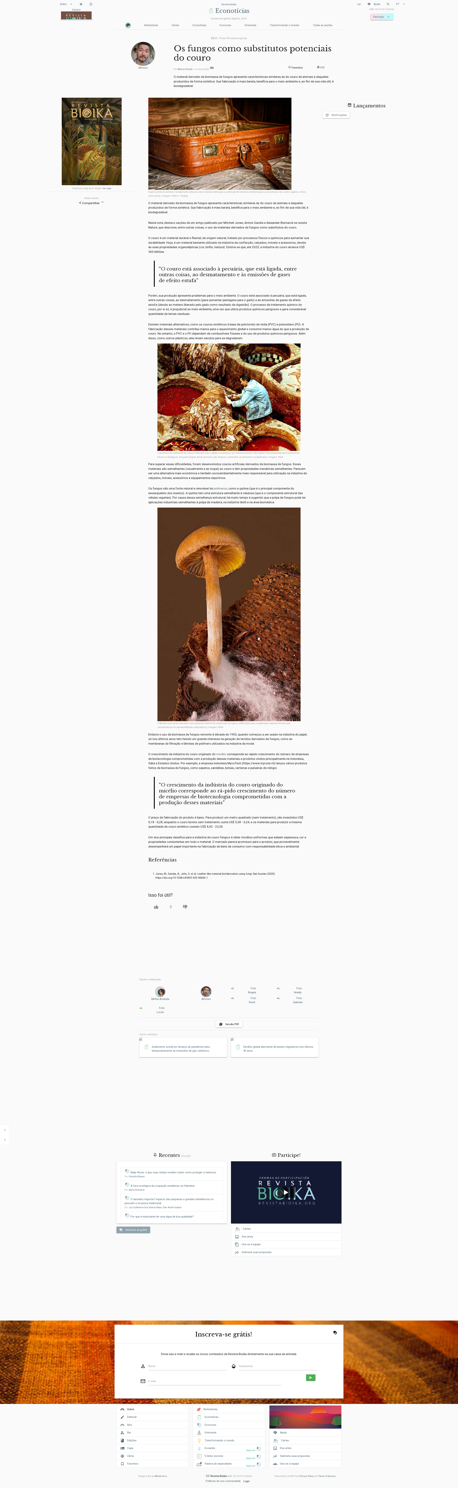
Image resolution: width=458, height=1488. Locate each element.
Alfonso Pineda (185, 69)
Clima (130, 1456)
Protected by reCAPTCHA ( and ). (305, 1476)
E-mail (152, 1381)
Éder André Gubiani (172, 1207)
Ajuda (373, 4)
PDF (321, 67)
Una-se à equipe (248, 1244)
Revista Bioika (228, 4)
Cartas (175, 25)
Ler (359, 4)
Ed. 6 (214, 38)
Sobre (66, 4)
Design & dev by (151, 1476)
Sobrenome (246, 1366)
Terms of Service (326, 1476)
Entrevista (250, 25)
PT (401, 4)
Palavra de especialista (218, 1463)
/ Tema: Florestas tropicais (229, 38)
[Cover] (305, 1419)
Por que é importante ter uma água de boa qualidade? (162, 1216)
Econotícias (199, 25)
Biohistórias (151, 25)
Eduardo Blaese (137, 1176)
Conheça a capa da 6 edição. (91, 188)
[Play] (286, 1192)
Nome (151, 1366)
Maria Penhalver (137, 1190)
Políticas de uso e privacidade (223, 1481)
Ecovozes (225, 25)
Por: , (153, 1207)
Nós (129, 1424)
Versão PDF (229, 1024)
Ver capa (106, 188)
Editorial (132, 1417)
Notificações (336, 115)
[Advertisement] (229, 944)
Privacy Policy (307, 1476)
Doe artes (244, 1237)
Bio (129, 1432)
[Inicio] (128, 25)
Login (246, 1481)
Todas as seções (323, 25)
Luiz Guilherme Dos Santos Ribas (145, 1207)
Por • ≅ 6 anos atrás (192, 69)
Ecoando (210, 1448)
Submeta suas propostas (253, 1252)
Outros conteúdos (148, 1034)
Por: (135, 1176)
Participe (381, 17)
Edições (132, 1440)
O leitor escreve (214, 1456)
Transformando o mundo (284, 25)
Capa (130, 1448)
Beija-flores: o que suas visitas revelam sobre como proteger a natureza (173, 1172)
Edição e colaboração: (150, 979)
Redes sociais (91, 198)
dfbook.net (159, 1476)
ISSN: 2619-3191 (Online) (381, 9)
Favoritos (132, 1463)
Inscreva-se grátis (133, 1230)
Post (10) (186, 1156)
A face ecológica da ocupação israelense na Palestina (162, 1185)
